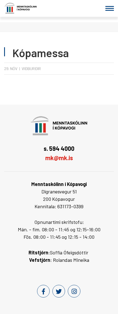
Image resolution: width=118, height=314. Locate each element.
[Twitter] (58, 291)
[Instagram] (74, 291)
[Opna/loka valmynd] (109, 8)
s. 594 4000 (59, 148)
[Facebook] (43, 291)
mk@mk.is (59, 157)
